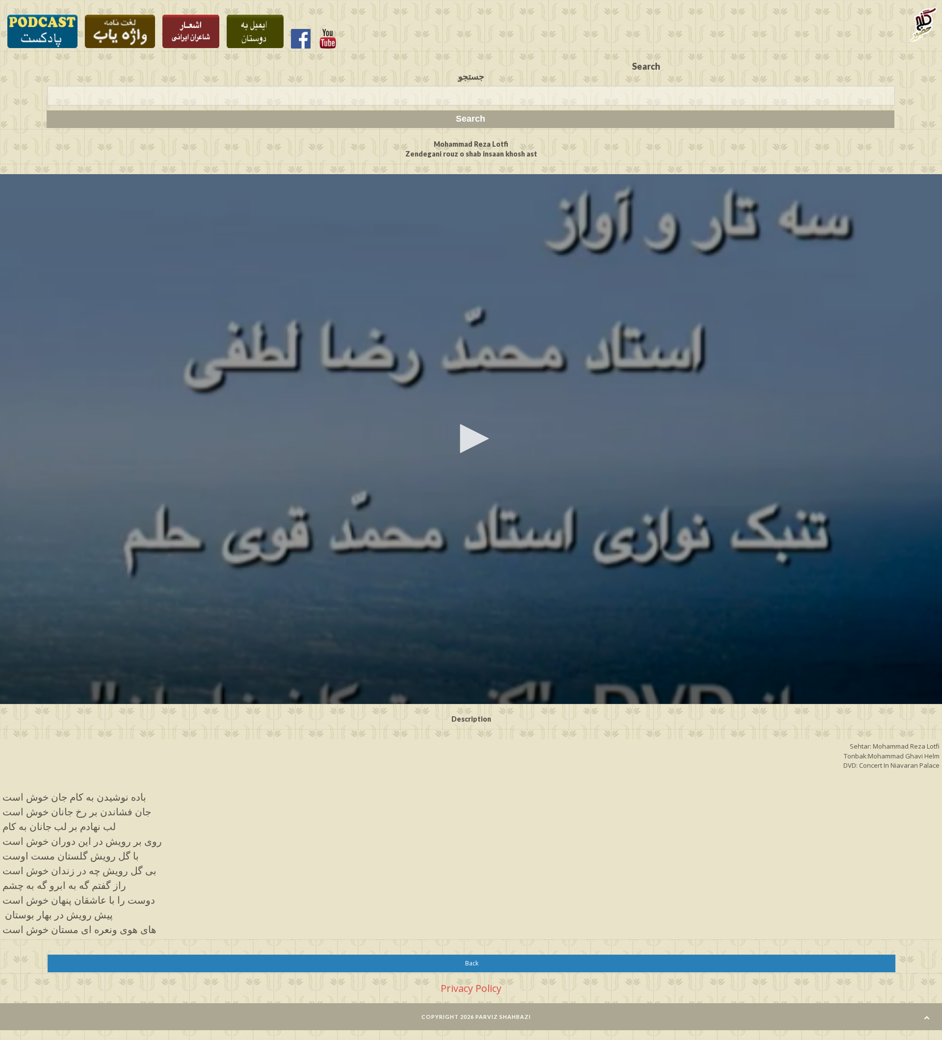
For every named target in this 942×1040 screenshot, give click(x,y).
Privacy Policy (471, 988)
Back (471, 963)
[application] (471, 439)
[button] (471, 438)
